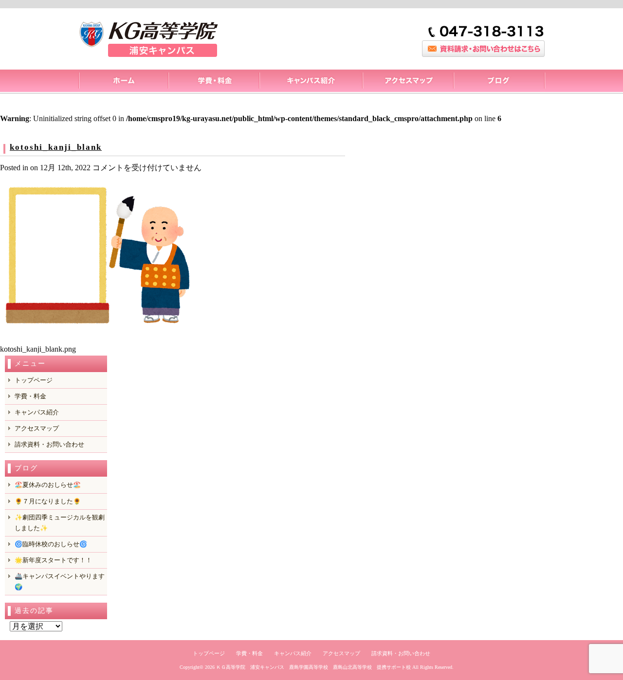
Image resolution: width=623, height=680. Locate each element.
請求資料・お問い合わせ (49, 444)
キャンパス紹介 (310, 82)
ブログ (499, 82)
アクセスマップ (407, 82)
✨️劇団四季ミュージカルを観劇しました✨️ (60, 523)
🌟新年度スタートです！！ (53, 560)
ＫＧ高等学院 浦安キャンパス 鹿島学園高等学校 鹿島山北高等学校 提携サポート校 (313, 667)
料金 (213, 82)
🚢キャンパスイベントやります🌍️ (60, 582)
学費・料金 (30, 396)
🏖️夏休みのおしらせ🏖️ (48, 484)
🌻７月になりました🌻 (48, 501)
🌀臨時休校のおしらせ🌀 (51, 544)
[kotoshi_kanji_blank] (97, 336)
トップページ (123, 82)
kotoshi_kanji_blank (56, 147)
